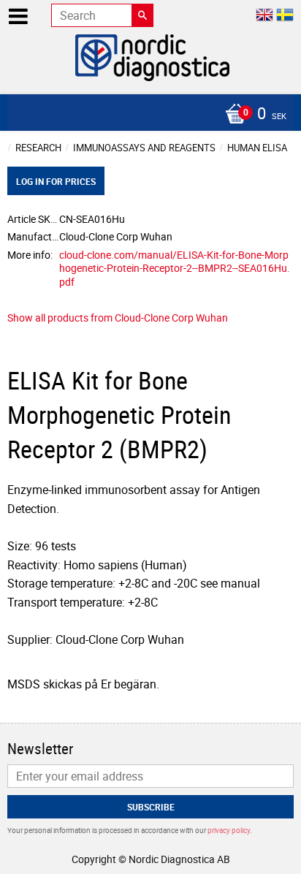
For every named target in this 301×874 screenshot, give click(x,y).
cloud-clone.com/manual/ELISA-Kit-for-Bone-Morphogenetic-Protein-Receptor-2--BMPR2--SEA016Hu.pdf (174, 268)
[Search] (142, 15)
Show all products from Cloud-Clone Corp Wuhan (117, 317)
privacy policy (228, 830)
